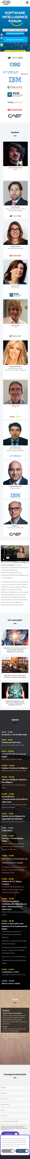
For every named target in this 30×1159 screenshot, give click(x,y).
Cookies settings (6, 1150)
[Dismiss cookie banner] (27, 1138)
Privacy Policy (16, 1146)
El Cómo (5, 1010)
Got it (20, 1150)
